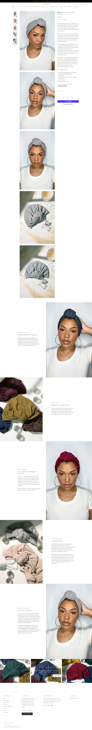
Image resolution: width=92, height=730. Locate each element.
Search (82, 4)
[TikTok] (54, 705)
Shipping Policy (6, 700)
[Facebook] (43, 705)
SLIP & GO (19, 6)
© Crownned (7, 725)
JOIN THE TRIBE (27, 713)
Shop (13, 6)
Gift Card (5, 704)
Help (4, 698)
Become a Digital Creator (8, 706)
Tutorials (5, 708)
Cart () (87, 4)
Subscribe (57, 675)
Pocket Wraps (44, 6)
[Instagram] (46, 705)
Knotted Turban (27, 6)
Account (77, 4)
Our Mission (77, 6)
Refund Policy (6, 702)
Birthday (5, 710)
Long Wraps (36, 6)
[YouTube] (51, 705)
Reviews (70, 6)
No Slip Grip (63, 6)
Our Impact (5, 712)
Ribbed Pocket (53, 6)
